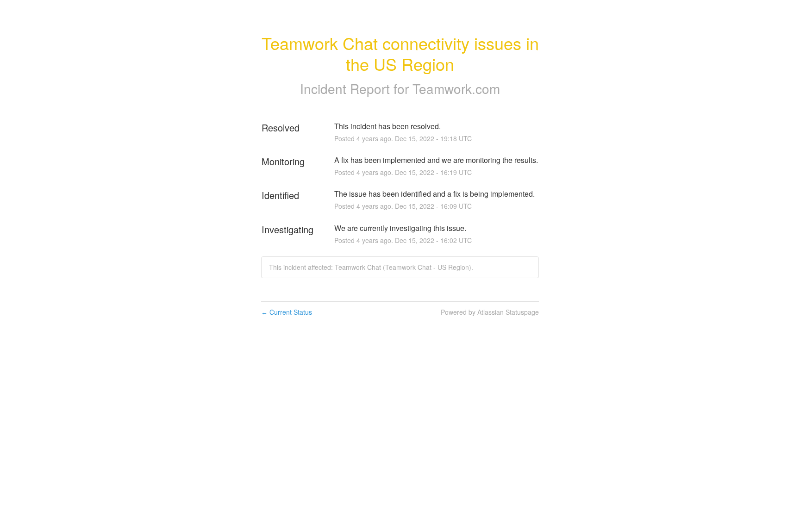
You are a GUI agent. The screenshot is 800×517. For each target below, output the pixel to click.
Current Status (286, 312)
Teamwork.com (456, 88)
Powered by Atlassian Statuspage (490, 312)
